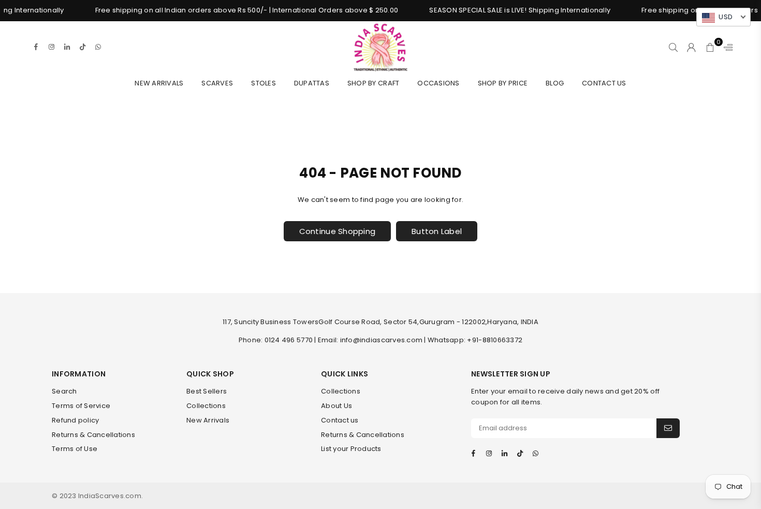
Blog (555, 83)
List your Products (351, 449)
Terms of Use (74, 449)
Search (64, 391)
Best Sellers (206, 391)
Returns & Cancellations (93, 435)
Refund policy (75, 420)
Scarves (217, 83)
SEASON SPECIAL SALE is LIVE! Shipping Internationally (512, 10)
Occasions (438, 83)
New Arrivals (159, 83)
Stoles (263, 83)
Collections (206, 406)
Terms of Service (81, 406)
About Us (336, 406)
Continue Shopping (337, 231)
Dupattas (311, 83)
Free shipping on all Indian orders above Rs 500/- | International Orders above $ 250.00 (239, 10)
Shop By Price (503, 83)
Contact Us (604, 83)
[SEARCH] (673, 47)
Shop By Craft (373, 83)
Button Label (437, 231)
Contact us (340, 420)
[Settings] (726, 47)
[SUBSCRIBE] (668, 428)
